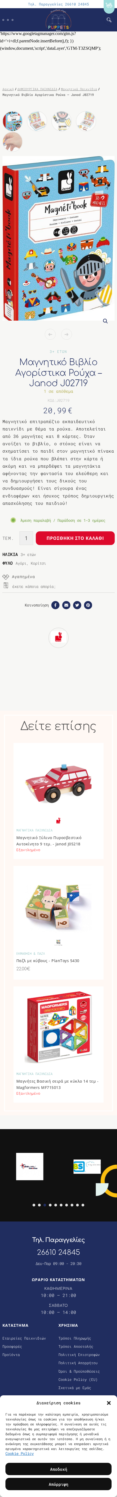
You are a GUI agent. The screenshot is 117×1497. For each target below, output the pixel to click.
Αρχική (8, 89)
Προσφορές (12, 1346)
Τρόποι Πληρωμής (75, 1338)
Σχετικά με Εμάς (75, 1387)
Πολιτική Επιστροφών (79, 1354)
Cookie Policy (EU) (78, 1379)
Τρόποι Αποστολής (76, 1346)
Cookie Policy (19, 1453)
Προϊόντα (11, 1354)
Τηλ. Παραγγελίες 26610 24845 (58, 4)
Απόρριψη (58, 1484)
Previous (50, 334)
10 (83, 1205)
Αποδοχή (58, 1469)
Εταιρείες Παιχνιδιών (24, 1338)
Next (66, 334)
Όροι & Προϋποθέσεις (79, 1371)
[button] (109, 1402)
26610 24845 (58, 1252)
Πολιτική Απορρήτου (78, 1362)
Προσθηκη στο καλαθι (75, 538)
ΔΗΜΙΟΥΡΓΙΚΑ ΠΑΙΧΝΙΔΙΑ (37, 89)
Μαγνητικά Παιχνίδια (79, 89)
